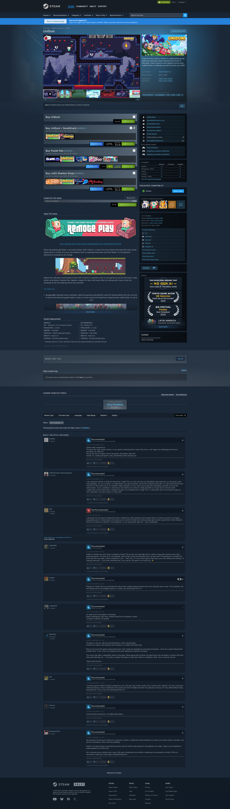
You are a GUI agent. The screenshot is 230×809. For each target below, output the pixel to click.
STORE (71, 6)
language (181, 2)
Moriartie (52, 634)
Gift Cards (112, 803)
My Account (170, 799)
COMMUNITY (82, 6)
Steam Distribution (115, 799)
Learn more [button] (178, 191)
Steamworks (113, 795)
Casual (156, 218)
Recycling (132, 799)
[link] (112, 144)
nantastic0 (53, 606)
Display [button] (114, 415)
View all (184, 370)
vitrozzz (52, 705)
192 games (52, 636)
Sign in (47, 105)
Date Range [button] (91, 415)
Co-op (173, 95)
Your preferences (181, 394)
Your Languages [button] (55, 423)
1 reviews (52, 441)
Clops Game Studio (165, 79)
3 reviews (52, 580)
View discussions (148, 256)
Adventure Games (57, 28)
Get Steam (169, 787)
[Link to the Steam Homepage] (51, 8)
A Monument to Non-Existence (60, 473)
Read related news (148, 253)
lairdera (52, 439)
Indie (161, 218)
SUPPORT (102, 6)
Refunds (148, 803)
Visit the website (148, 230)
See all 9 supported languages (151, 179)
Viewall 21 (181, 204)
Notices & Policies (151, 795)
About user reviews (167, 394)
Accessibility (149, 791)
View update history (149, 250)
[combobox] (156, 15)
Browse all (131, 198)
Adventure (150, 218)
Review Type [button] (48, 415)
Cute (168, 95)
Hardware (132, 795)
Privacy (147, 787)
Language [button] (78, 415)
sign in (174, 2)
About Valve (133, 787)
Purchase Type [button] (64, 415)
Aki (50, 677)
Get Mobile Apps (171, 791)
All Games (46, 28)
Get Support (170, 795)
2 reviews (52, 513)
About (93, 6)
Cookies (148, 799)
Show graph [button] (179, 415)
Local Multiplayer (160, 95)
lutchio (52, 578)
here (81, 377)
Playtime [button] (104, 415)
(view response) (49, 539)
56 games (52, 511)
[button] (47, 15)
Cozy (178, 95)
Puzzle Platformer (148, 95)
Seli (50, 509)
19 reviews (52, 475)
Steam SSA (113, 791)
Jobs (130, 791)
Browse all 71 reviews (114, 773)
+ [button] (182, 95)
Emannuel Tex (54, 731)
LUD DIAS (53, 545)
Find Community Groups (150, 259)
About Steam (113, 787)
